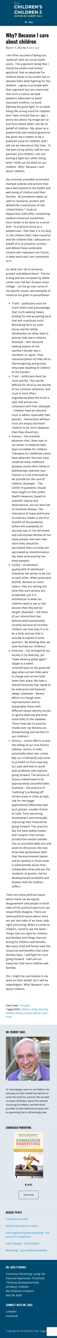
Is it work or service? (17, 1219)
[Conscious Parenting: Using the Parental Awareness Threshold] (28, 1155)
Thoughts (24, 1005)
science (37, 1013)
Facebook (12, 1316)
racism (28, 1013)
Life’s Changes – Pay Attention (22, 1243)
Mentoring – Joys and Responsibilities (26, 1250)
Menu (31, 22)
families (10, 1013)
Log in (43, 1331)
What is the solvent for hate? (21, 1226)
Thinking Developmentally (22, 1282)
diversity (43, 1009)
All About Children (17, 1286)
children (25, 1009)
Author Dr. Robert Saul (28, 9)
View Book (29, 1194)
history (19, 1013)
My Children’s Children (20, 1291)
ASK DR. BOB (14, 1295)
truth (9, 1017)
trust (44, 1013)
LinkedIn (11, 1311)
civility (34, 1009)
